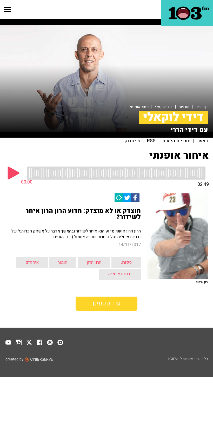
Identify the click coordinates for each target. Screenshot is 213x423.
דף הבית (201, 107)
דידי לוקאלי (163, 107)
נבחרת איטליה (120, 274)
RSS (151, 141)
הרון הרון (94, 262)
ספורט (126, 262)
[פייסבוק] (135, 197)
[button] (7, 9)
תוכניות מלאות (176, 141)
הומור (62, 262)
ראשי (202, 141)
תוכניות (183, 107)
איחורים (32, 262)
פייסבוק (133, 141)
